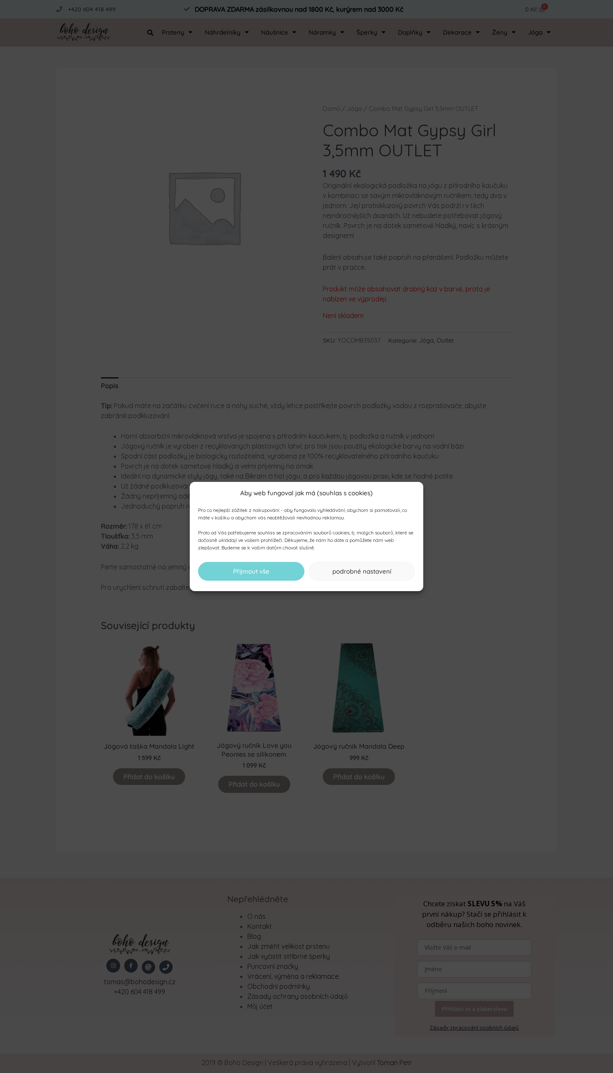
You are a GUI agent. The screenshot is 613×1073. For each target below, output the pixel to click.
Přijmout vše (251, 571)
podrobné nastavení (361, 571)
